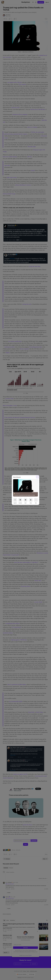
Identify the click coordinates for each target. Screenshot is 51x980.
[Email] (25, 500)
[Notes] (31, 500)
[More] (36, 500)
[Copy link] (15, 500)
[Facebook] (20, 500)
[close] (37, 477)
